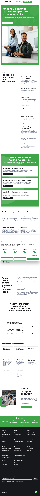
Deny (7, 258)
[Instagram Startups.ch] (15, 425)
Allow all (32, 258)
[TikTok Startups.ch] (17, 425)
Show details (34, 255)
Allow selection (20, 258)
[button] (37, 1)
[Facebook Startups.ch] (22, 425)
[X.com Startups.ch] (24, 425)
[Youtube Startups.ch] (20, 425)
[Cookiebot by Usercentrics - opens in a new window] (34, 236)
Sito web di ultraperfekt (5, 487)
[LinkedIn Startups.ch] (19, 425)
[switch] (15, 252)
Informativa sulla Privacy (19, 481)
